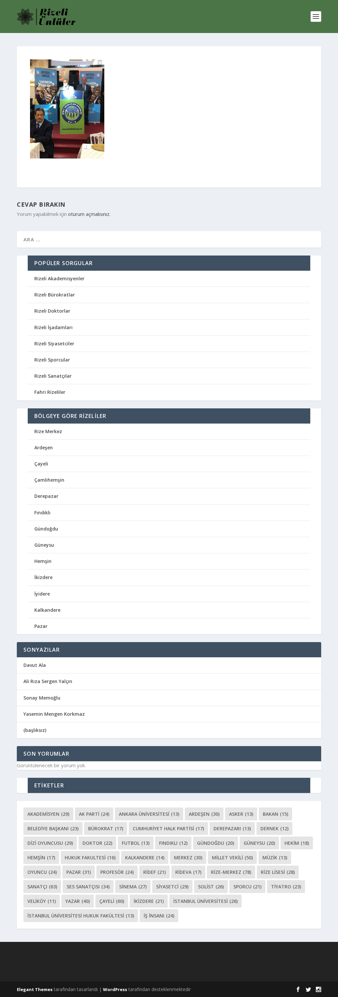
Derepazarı (232, 828)
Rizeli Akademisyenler (59, 278)
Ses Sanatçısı (88, 886)
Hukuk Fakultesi (90, 857)
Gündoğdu (46, 529)
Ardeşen (43, 447)
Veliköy (41, 901)
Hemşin (42, 561)
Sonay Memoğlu (42, 698)
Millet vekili (232, 857)
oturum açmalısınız (89, 214)
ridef (154, 872)
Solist (211, 886)
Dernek (274, 828)
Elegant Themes (34, 989)
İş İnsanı (159, 915)
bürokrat (105, 828)
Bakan (275, 814)
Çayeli (41, 464)
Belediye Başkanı (53, 828)
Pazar (41, 626)
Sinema (133, 886)
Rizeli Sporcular (52, 360)
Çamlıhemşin (49, 480)
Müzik (274, 857)
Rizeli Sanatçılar (53, 376)
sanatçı (42, 886)
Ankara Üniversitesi (149, 814)
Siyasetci (172, 886)
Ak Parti (94, 814)
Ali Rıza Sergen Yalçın (47, 681)
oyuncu (42, 872)
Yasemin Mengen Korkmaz (54, 714)
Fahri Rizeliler (49, 392)
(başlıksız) (34, 730)
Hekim (297, 843)
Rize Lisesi (278, 872)
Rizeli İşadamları (53, 327)
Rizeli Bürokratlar (54, 295)
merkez (188, 857)
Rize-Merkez (231, 872)
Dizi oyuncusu (50, 843)
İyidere (42, 594)
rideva (188, 872)
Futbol (136, 843)
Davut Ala (34, 665)
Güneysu (44, 545)
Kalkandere (47, 610)
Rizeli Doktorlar (52, 311)
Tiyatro (286, 886)
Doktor (97, 843)
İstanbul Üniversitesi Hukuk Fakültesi (80, 915)
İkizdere (43, 577)
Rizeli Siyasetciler (54, 343)
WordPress (115, 989)
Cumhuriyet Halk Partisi (168, 828)
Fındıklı (42, 512)
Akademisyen (48, 814)
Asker (241, 814)
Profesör (117, 872)
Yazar (77, 901)
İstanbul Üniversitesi (205, 901)
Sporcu (247, 886)
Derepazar (46, 496)
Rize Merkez (48, 431)
